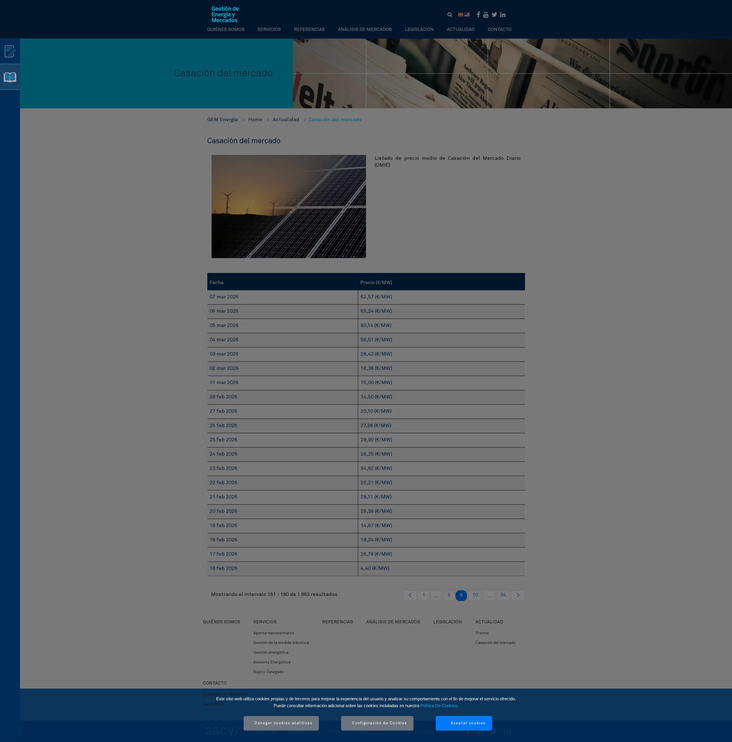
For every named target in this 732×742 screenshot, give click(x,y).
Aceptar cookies (468, 723)
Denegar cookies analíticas (283, 723)
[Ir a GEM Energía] (225, 14)
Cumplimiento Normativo (225, 694)
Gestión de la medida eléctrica (281, 643)
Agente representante (273, 633)
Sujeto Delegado (268, 672)
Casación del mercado (496, 643)
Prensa (482, 633)
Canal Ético (213, 704)
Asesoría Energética (272, 662)
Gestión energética (271, 653)
